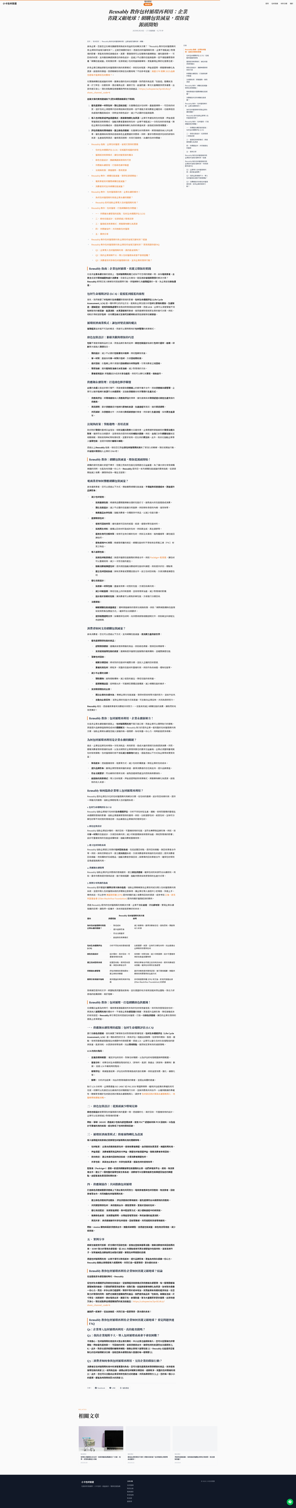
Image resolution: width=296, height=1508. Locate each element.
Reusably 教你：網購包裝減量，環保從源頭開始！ (114, 175)
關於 (291, 3)
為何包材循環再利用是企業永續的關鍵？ (114, 197)
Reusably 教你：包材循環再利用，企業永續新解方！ (115, 191)
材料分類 (284, 3)
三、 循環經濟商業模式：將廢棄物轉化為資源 (117, 223)
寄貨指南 (130, 1495)
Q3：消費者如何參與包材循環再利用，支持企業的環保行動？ (124, 260)
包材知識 (274, 3)
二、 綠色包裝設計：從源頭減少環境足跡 (114, 218)
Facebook (101, 1388)
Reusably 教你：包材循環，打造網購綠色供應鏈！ (114, 207)
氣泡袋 (129, 1498)
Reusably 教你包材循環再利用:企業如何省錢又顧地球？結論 (119, 239)
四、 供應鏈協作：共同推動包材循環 (112, 228)
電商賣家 (96, 41)
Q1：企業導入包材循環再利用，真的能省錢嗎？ (118, 250)
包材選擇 (130, 1485)
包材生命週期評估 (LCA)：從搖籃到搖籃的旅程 (117, 149)
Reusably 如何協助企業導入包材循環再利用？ (117, 202)
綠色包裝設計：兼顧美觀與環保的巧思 (113, 159)
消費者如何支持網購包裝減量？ (110, 186)
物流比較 (130, 1488)
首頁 (267, 3)
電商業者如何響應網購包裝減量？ (111, 181)
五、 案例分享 (102, 233)
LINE (114, 1388)
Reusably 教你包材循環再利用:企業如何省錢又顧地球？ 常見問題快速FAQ (125, 244)
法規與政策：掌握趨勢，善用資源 (111, 170)
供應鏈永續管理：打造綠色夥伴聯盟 (112, 164)
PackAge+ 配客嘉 (158, 557)
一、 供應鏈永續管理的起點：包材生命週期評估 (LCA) (120, 213)
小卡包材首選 (10, 3)
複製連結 (125, 1388)
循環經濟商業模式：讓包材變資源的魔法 (114, 154)
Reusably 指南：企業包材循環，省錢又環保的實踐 (114, 144)
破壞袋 (129, 1501)
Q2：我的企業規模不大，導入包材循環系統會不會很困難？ (123, 255)
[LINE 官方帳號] (290, 1502)
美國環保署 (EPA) (114, 894)
